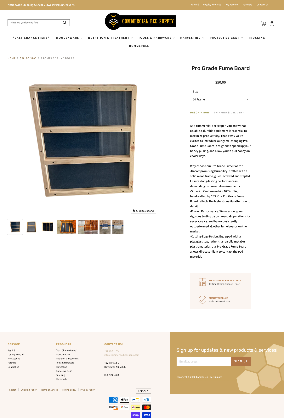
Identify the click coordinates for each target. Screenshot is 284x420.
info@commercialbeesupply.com (121, 355)
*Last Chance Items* (31, 37)
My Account (232, 4)
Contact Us (263, 4)
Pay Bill (195, 4)
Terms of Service (49, 389)
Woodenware (68, 37)
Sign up (241, 361)
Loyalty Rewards (212, 4)
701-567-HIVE (111, 350)
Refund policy (69, 389)
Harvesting (191, 37)
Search (12, 389)
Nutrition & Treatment (109, 37)
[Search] (65, 22)
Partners (247, 4)
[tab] (199, 113)
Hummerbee (139, 46)
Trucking (256, 37)
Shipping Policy (29, 389)
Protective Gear (225, 37)
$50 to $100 (28, 58)
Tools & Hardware (155, 37)
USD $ (142, 391)
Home (12, 58)
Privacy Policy (87, 389)
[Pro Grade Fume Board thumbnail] (15, 227)
